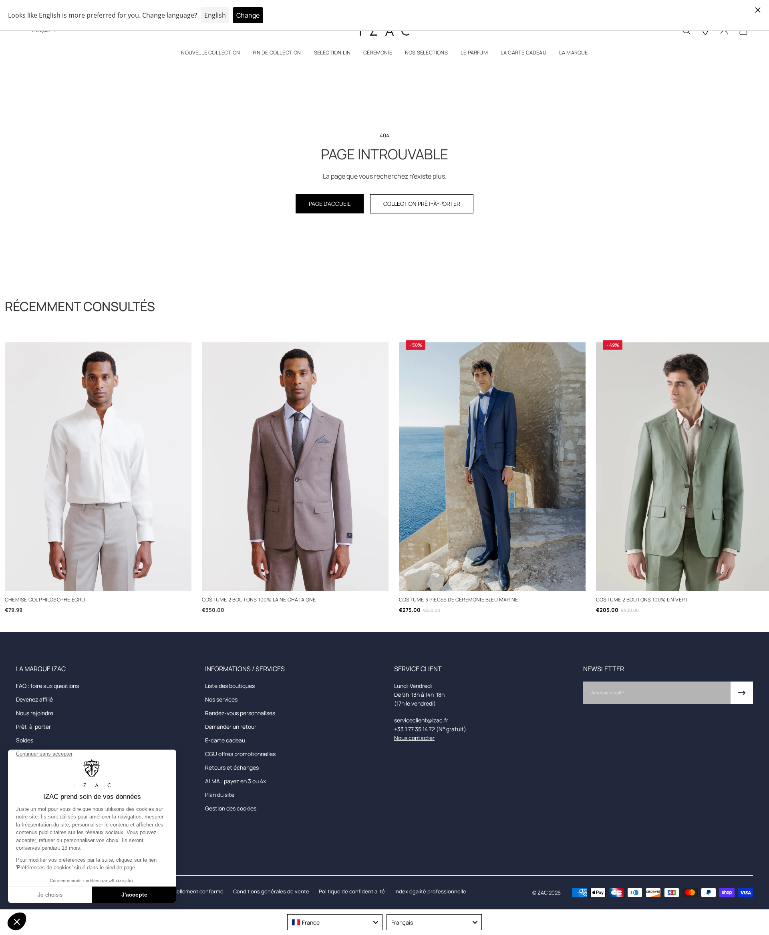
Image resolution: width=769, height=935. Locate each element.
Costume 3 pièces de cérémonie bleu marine (458, 599)
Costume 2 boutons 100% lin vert (642, 599)
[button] (210, 54)
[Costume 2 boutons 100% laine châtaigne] (295, 466)
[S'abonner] (742, 693)
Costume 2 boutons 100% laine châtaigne (259, 599)
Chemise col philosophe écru (45, 599)
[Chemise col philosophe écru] (98, 466)
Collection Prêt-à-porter (421, 203)
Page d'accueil (329, 203)
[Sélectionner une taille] (98, 580)
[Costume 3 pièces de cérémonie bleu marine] (492, 466)
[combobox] (334, 922)
